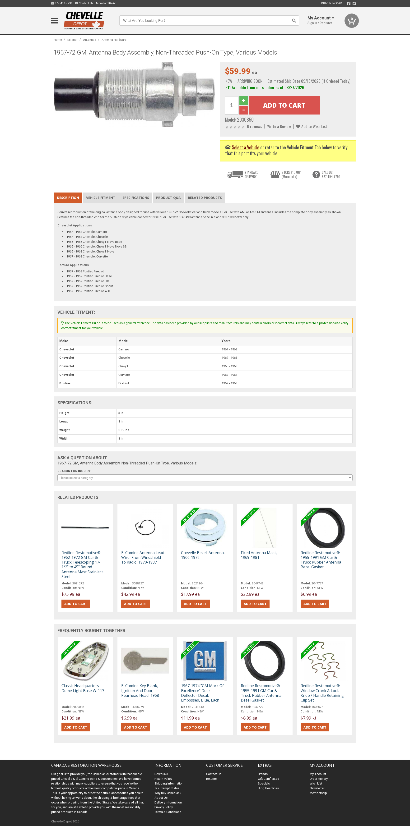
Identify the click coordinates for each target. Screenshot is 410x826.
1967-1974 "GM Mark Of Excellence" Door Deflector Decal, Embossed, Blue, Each (202, 693)
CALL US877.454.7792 (331, 174)
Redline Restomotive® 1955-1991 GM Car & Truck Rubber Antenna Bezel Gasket (321, 560)
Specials (264, 783)
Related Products (205, 197)
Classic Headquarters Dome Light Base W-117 (82, 688)
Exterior (72, 39)
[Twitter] (354, 3)
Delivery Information (168, 802)
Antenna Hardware (114, 39)
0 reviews (254, 126)
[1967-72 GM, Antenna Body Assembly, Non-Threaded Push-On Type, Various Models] (134, 94)
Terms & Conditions (167, 812)
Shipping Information (168, 783)
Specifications (135, 197)
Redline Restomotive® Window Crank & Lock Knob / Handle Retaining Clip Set (322, 693)
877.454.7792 (63, 3)
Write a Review (279, 126)
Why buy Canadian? (167, 793)
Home (58, 39)
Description (68, 197)
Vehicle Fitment (100, 197)
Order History (319, 778)
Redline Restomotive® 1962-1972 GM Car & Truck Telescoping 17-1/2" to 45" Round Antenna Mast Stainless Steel (82, 564)
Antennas (89, 39)
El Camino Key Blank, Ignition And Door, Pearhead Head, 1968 (140, 690)
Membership (318, 793)
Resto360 (161, 774)
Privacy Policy (163, 807)
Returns (211, 778)
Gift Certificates (268, 778)
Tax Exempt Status (166, 788)
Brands (263, 774)
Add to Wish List (313, 126)
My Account (318, 774)
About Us (161, 797)
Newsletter (317, 788)
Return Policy (163, 778)
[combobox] (205, 477)
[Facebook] (348, 3)
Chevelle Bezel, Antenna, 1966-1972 (203, 555)
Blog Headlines (268, 788)
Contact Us (85, 3)
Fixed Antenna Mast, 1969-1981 (259, 555)
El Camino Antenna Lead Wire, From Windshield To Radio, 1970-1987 (142, 557)
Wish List (316, 783)
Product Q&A (168, 197)
